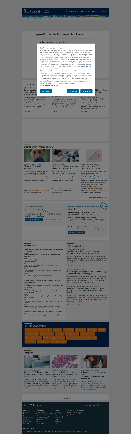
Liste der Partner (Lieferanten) (49, 85)
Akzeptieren (86, 91)
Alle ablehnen (73, 91)
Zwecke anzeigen (46, 91)
